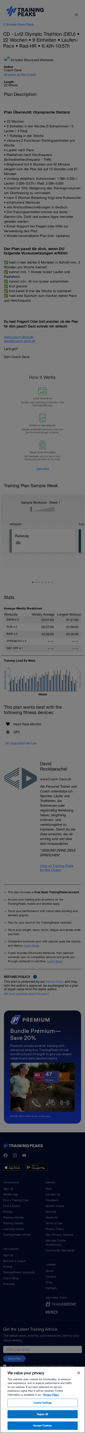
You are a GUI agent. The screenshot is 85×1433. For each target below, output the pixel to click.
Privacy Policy (51, 1394)
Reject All (42, 1414)
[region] (42, 1400)
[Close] (78, 1373)
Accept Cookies (42, 1425)
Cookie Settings (42, 1402)
